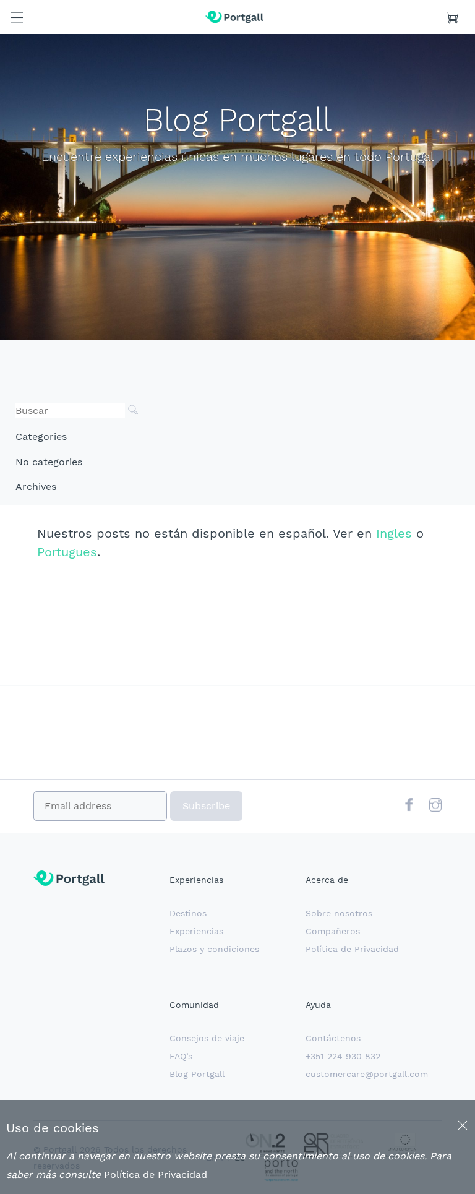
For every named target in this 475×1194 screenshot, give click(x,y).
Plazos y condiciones (214, 949)
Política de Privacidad (352, 949)
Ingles (394, 533)
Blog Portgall (197, 1074)
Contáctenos (333, 1038)
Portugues (67, 551)
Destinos (188, 913)
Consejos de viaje (206, 1038)
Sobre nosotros (339, 913)
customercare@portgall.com (367, 1074)
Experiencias (196, 931)
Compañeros (333, 931)
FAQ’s (180, 1056)
